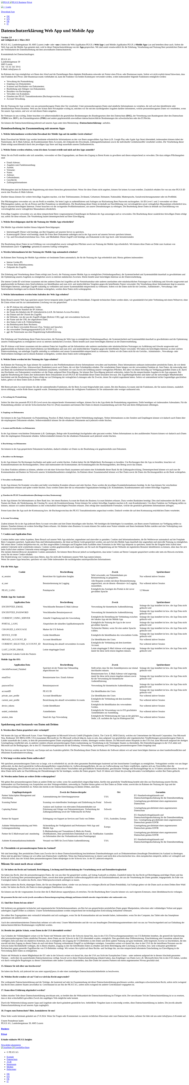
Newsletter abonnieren (11, 1045)
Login (8, 7)
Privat (29, 2)
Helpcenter (11, 1069)
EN (8, 19)
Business (22, 2)
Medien (10, 1067)
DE (8, 16)
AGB (9, 1062)
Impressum (11, 1064)
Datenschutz (12, 1059)
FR (8, 21)
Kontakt (10, 1057)
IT (8, 24)
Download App (8, 12)
